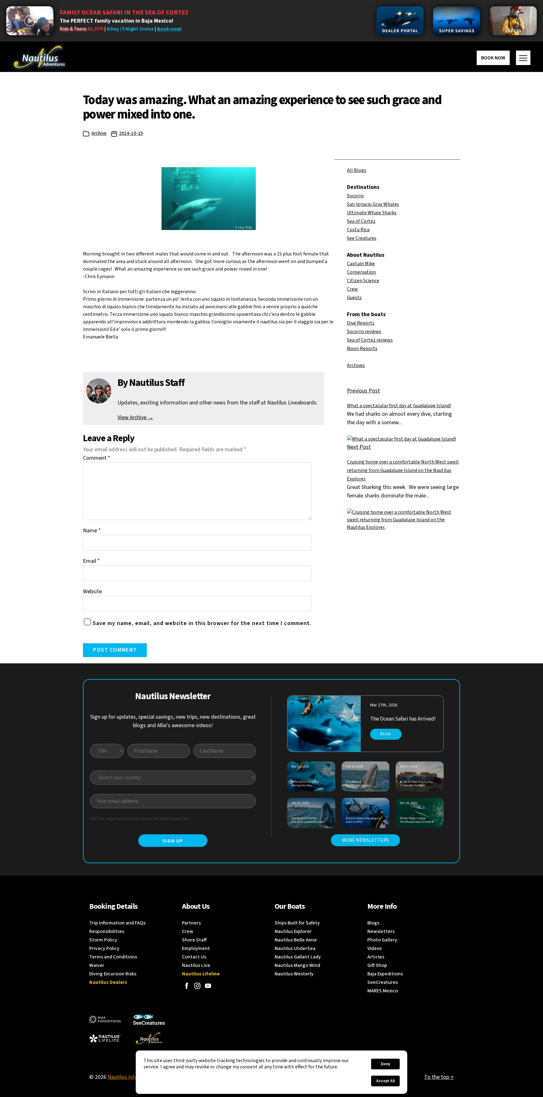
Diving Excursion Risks (112, 973)
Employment (196, 948)
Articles (375, 956)
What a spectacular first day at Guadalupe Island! (399, 405)
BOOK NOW (493, 57)
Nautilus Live (196, 965)
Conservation (361, 272)
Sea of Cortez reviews (370, 340)
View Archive (135, 417)
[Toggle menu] (523, 58)
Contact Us (194, 956)
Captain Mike (361, 263)
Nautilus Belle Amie (296, 939)
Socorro (355, 195)
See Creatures (361, 238)
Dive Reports (361, 323)
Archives (356, 365)
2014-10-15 (131, 133)
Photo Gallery (382, 939)
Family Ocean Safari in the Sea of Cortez (124, 12)
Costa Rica (358, 229)
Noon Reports (362, 348)
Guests (354, 297)
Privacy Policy (104, 948)
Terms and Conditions (113, 956)
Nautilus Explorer (293, 931)
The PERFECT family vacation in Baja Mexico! (116, 21)
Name (92, 531)
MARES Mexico (382, 990)
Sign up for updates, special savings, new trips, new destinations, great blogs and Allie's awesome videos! (173, 721)
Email (91, 561)
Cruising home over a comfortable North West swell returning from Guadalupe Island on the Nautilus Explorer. (403, 470)
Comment (96, 458)
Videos (374, 948)
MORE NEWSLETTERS (365, 840)
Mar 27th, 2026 (383, 705)
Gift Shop (377, 965)
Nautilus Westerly (294, 973)
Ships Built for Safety (297, 922)
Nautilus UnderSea (295, 948)
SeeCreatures (382, 982)
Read (385, 734)
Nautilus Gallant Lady (298, 956)
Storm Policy (103, 939)
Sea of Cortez (361, 221)
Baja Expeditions (385, 973)
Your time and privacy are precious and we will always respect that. (139, 818)
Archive (99, 133)
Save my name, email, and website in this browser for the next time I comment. (202, 623)
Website (92, 591)
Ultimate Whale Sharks (372, 212)
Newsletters (381, 931)
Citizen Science (363, 280)
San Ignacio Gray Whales (373, 204)
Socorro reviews (364, 331)
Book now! (169, 28)
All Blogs (356, 170)
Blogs (373, 922)
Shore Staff (194, 939)
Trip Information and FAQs (117, 922)
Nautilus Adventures (131, 1077)
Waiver (96, 965)
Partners (191, 922)
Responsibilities (106, 931)
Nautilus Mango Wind (297, 965)
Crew (352, 289)
